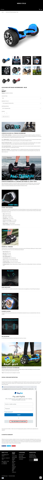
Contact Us (14, 472)
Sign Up (36, 459)
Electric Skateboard (22, 457)
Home (3, 12)
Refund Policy (14, 457)
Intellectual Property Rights (14, 468)
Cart (41, 9)
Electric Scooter (21, 454)
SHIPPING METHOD (5, 106)
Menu (3, 9)
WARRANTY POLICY (5, 101)
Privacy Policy (14, 455)
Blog (13, 470)
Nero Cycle (21, 3)
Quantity (3, 111)
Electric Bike (21, 456)
